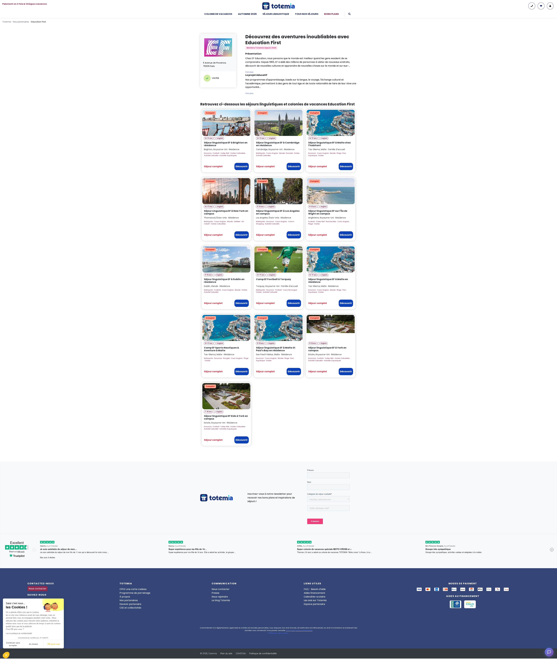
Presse (215, 593)
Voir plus (249, 72)
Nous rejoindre (220, 596)
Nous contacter (37, 588)
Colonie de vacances (218, 14)
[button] (6, 655)
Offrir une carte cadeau (133, 589)
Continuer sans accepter (13, 644)
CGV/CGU (241, 653)
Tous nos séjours (306, 14)
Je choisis (33, 644)
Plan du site (226, 653)
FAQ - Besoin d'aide (315, 589)
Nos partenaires (129, 600)
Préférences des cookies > (278, 633)
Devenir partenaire (130, 604)
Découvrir (242, 166)
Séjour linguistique (276, 14)
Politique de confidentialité (263, 653)
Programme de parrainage (135, 593)
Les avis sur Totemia (315, 600)
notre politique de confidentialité (299, 630)
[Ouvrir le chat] (549, 652)
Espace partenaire (314, 604)
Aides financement (314, 593)
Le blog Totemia (221, 600)
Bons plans (331, 14)
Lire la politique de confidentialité (19, 633)
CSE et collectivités (130, 607)
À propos (125, 596)
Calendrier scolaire (314, 596)
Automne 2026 (247, 14)
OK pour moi (53, 644)
